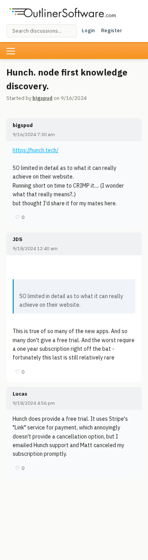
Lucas (20, 394)
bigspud (42, 98)
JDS (17, 239)
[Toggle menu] (10, 51)
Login (88, 30)
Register (111, 30)
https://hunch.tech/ (35, 150)
